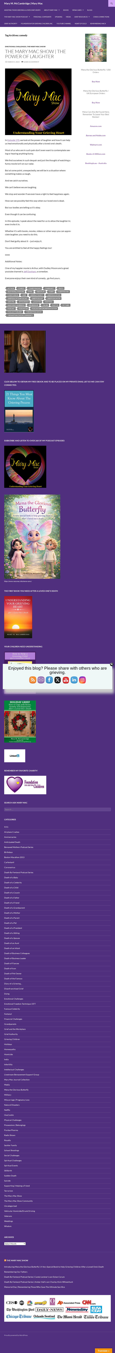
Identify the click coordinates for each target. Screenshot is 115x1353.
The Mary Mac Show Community (18, 1201)
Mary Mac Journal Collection (17, 1079)
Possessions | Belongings (15, 1125)
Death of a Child (11, 887)
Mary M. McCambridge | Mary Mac (23, 3)
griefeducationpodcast (17, 298)
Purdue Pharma (11, 1130)
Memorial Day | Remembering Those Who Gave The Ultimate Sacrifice (34, 1287)
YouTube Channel (64, 23)
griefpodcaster (53, 298)
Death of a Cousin (12, 892)
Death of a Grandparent (14, 908)
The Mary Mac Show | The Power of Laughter (35, 53)
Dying (6, 993)
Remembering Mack (98, 23)
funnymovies (63, 292)
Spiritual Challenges (13, 1160)
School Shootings (11, 1150)
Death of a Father (11, 897)
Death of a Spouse (12, 938)
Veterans (8, 1216)
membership (33, 305)
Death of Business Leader (15, 958)
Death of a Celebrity (13, 882)
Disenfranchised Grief (13, 988)
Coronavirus (9, 867)
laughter (37, 302)
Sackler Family (10, 1145)
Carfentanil (9, 862)
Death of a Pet (10, 923)
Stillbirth (8, 1170)
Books (66, 10)
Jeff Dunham (30, 271)
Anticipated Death (12, 842)
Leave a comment (31, 62)
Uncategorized (10, 1206)
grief (24, 295)
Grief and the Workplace (15, 1029)
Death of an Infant (12, 948)
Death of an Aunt (11, 943)
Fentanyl (8, 1014)
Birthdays (8, 852)
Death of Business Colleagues (17, 953)
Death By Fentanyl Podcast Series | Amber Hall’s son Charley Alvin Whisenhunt (38, 1282)
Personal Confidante (42, 17)
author (10, 288)
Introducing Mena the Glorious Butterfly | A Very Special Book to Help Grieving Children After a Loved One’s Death (54, 1267)
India (6, 1059)
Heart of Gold (81, 23)
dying (30, 292)
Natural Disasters (11, 1105)
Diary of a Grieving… (13, 983)
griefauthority (36, 295)
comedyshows (34, 288)
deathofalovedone (15, 292)
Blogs (89, 10)
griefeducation (53, 295)
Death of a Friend (11, 903)
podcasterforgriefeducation (44, 308)
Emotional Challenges (15, 46)
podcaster (23, 308)
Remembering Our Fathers (15, 1272)
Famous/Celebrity (12, 1009)
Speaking (58, 17)
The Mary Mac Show (36, 46)
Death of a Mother (12, 913)
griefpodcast (37, 298)
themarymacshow (34, 312)
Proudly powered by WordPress (16, 1335)
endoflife (41, 292)
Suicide (7, 1180)
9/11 (6, 827)
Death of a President (13, 928)
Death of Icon (10, 968)
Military (7, 1095)
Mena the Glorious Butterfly (16, 1090)
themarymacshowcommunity (20, 315)
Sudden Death (10, 1175)
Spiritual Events (11, 1165)
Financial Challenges (13, 1019)
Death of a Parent (11, 918)
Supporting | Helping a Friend (17, 1186)
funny (51, 292)
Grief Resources (81, 17)
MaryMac (49, 302)
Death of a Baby (11, 877)
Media (68, 17)
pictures (65, 305)
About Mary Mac (51, 10)
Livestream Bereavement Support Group (21, 1074)
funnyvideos (12, 295)
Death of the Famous (13, 978)
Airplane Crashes (11, 832)
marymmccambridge (16, 305)
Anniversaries (10, 837)
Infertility (8, 1064)
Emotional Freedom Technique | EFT (20, 1004)
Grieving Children (12, 1039)
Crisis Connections (101, 17)
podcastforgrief (14, 312)
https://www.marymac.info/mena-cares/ (18, 581)
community (49, 288)
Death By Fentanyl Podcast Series (18, 872)
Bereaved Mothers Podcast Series (18, 847)
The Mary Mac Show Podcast (16, 17)
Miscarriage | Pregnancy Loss (16, 1100)
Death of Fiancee (11, 963)
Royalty (7, 1140)
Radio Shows (9, 1135)
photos (55, 305)
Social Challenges (11, 1155)
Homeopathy (10, 1049)
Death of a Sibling (11, 933)
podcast (11, 308)
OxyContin (9, 1115)
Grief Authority (10, 23)
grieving (11, 302)
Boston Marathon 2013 (14, 857)
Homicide (8, 1054)
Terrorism (8, 1191)
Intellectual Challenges (14, 1069)
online (45, 305)
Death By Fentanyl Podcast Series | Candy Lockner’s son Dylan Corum (34, 1277)
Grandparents (10, 1024)
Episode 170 (13, 140)
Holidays (8, 1044)
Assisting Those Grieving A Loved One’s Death (22, 10)
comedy (21, 288)
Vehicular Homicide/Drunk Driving (19, 1211)
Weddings (8, 1221)
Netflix (7, 1110)
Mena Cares (77, 10)
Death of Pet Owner (13, 973)
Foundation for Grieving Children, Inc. (37, 23)
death (60, 288)
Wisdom (8, 1226)
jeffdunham (24, 302)
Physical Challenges (12, 1120)
